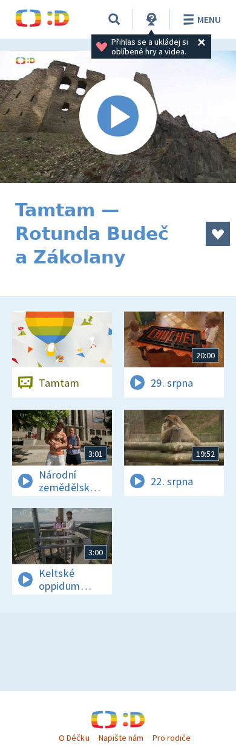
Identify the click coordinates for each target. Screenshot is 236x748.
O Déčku (74, 737)
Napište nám (121, 737)
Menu (209, 19)
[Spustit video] (118, 117)
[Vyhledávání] (114, 19)
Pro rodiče (171, 737)
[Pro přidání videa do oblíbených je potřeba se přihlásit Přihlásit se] (218, 234)
